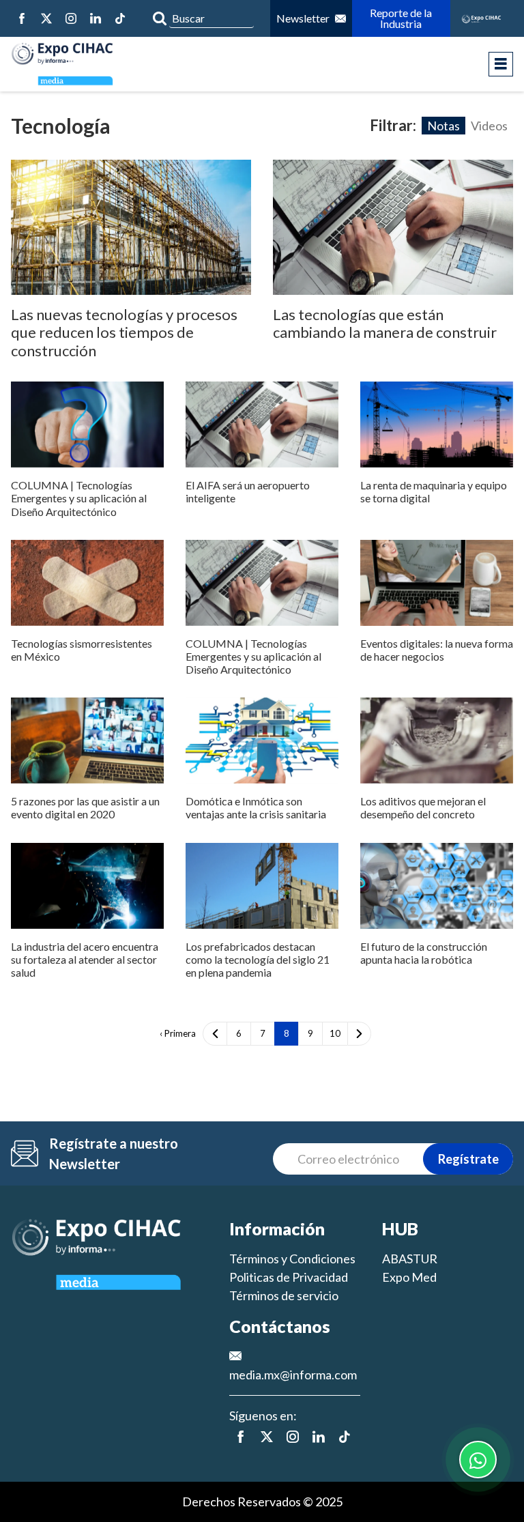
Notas (443, 125)
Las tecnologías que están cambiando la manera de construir (385, 323)
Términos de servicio (283, 1295)
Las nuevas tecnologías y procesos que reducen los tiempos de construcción (124, 332)
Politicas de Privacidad (288, 1276)
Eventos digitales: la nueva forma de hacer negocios (436, 650)
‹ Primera (178, 1033)
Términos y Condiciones (292, 1258)
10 (335, 1033)
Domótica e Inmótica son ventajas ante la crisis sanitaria (256, 807)
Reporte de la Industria (401, 18)
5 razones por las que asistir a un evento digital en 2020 (85, 807)
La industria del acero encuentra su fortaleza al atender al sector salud (84, 959)
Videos (489, 125)
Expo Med (409, 1276)
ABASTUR (409, 1258)
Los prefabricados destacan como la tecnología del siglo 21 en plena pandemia (258, 959)
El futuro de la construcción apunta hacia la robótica (423, 953)
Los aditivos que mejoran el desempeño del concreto (423, 807)
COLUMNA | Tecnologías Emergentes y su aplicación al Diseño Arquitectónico (79, 497)
